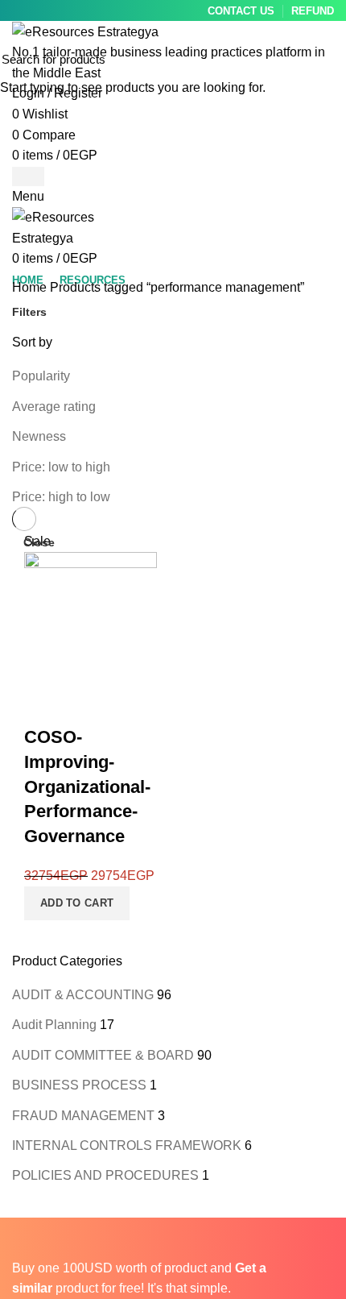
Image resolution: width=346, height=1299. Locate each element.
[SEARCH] (324, 58)
